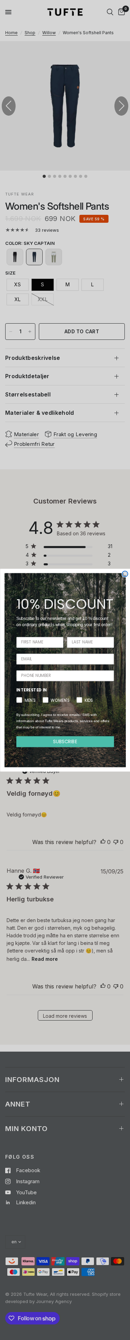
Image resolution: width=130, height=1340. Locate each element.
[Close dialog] (125, 574)
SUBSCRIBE (65, 741)
